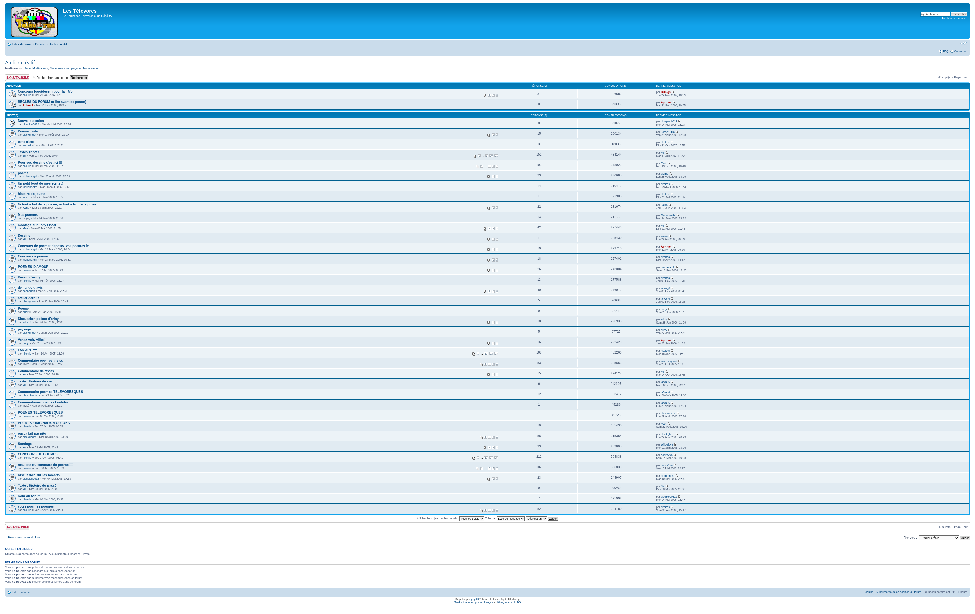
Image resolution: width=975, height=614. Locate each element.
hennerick (29, 291)
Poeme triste (28, 131)
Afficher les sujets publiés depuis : (438, 518)
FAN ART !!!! (27, 350)
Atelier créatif (58, 44)
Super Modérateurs (36, 68)
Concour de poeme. (33, 256)
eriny (26, 311)
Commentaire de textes (36, 371)
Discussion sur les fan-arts (39, 475)
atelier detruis (28, 298)
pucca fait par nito (32, 433)
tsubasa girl (30, 176)
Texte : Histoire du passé (37, 485)
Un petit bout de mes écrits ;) (40, 183)
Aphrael (28, 105)
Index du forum (22, 44)
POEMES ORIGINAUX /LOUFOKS (44, 423)
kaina (26, 207)
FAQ (946, 51)
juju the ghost (669, 361)
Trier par (491, 518)
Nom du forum (29, 496)
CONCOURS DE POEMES (38, 454)
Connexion (960, 51)
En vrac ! (41, 44)
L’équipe (868, 591)
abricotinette (30, 395)
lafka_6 (665, 288)
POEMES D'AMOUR (33, 267)
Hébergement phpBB (508, 602)
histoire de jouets (31, 194)
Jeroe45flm (668, 131)
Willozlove (667, 444)
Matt (663, 163)
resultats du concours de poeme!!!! (45, 465)
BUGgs (666, 92)
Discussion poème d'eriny (38, 319)
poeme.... (25, 173)
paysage (24, 329)
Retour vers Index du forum (25, 537)
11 (496, 156)
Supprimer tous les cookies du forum (898, 591)
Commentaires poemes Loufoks (43, 402)
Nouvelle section (31, 121)
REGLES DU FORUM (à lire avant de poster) (52, 102)
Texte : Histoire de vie (35, 381)
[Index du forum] (34, 20)
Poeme (23, 308)
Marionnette (30, 186)
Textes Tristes (28, 152)
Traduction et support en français (473, 602)
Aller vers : (910, 537)
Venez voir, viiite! (31, 340)
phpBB (475, 599)
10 (491, 156)
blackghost (29, 134)
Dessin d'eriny (29, 277)
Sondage (25, 444)
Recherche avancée (954, 18)
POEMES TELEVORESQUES (40, 413)
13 (496, 353)
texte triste (26, 142)
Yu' (24, 155)
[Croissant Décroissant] (542, 518)
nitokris (27, 94)
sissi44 (27, 145)
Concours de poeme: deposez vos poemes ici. (54, 246)
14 (491, 458)
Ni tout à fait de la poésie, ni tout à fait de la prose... (58, 204)
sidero (26, 197)
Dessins (24, 235)
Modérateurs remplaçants (66, 68)
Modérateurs (91, 68)
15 (496, 458)
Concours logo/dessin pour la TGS (45, 91)
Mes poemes (28, 215)
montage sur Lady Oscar (37, 225)
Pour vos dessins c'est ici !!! (40, 162)
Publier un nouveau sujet (17, 77)
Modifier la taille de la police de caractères (963, 43)
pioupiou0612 (31, 124)
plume (664, 173)
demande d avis (30, 287)
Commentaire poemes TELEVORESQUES (50, 392)
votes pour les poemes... (37, 506)
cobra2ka (667, 454)
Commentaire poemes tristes (40, 360)
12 (491, 353)
